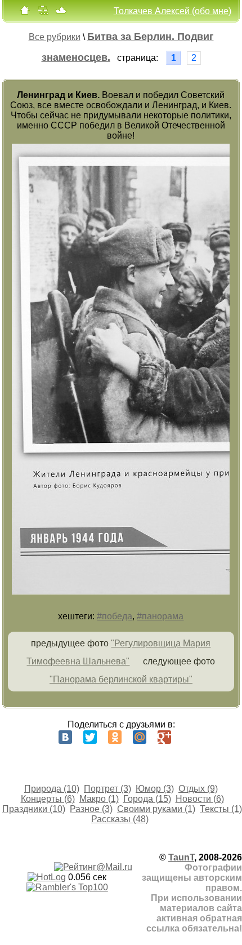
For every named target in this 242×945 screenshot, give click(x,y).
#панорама (160, 616)
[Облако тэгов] (60, 12)
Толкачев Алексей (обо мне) (172, 11)
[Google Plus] (164, 737)
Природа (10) (51, 788)
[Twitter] (90, 737)
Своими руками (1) (156, 809)
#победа (114, 616)
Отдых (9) (198, 788)
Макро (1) (99, 799)
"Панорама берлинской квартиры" (121, 679)
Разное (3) (91, 809)
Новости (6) (200, 799)
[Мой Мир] (139, 737)
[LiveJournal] (189, 737)
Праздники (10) (33, 809)
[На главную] (24, 12)
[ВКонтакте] (65, 737)
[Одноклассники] (115, 737)
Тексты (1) (221, 809)
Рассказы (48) (120, 819)
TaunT (181, 857)
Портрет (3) (107, 788)
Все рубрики (54, 37)
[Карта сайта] (42, 12)
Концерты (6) (48, 799)
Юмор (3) (155, 788)
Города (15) (147, 799)
